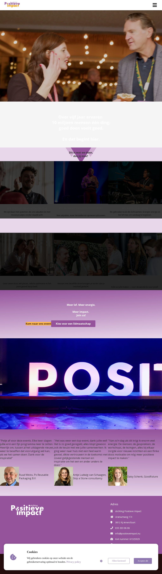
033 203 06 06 (122, 527)
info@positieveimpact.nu (127, 533)
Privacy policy (73, 562)
